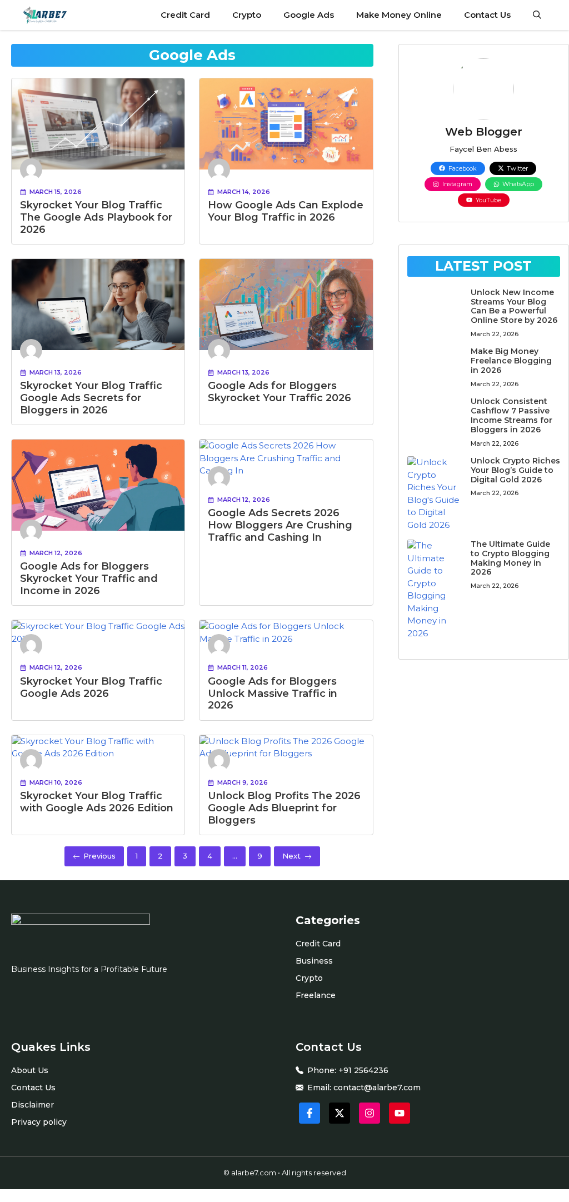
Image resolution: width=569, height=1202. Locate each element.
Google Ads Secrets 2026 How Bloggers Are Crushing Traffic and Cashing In (280, 525)
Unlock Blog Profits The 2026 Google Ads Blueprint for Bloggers (284, 808)
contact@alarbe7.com (377, 1088)
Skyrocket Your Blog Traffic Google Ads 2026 (91, 687)
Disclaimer (32, 1105)
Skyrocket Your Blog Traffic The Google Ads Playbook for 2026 (96, 217)
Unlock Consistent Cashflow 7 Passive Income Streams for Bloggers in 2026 (511, 415)
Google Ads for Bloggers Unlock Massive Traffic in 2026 (272, 693)
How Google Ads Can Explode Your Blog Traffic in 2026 (285, 211)
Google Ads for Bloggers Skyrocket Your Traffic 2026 (279, 392)
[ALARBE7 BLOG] (43, 15)
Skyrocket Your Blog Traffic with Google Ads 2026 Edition (96, 802)
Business (314, 961)
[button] (537, 15)
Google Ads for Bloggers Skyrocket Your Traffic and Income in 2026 (89, 578)
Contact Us (487, 14)
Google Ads (308, 14)
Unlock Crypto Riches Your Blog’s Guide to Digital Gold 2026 (515, 470)
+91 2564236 (363, 1070)
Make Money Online (399, 14)
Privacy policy (39, 1122)
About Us (29, 1070)
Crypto (246, 14)
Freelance (316, 995)
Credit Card (185, 14)
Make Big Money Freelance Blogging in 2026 (511, 360)
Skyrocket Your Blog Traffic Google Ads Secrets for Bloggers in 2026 (91, 398)
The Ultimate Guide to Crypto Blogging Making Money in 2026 (510, 558)
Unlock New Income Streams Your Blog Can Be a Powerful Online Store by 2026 (514, 306)
